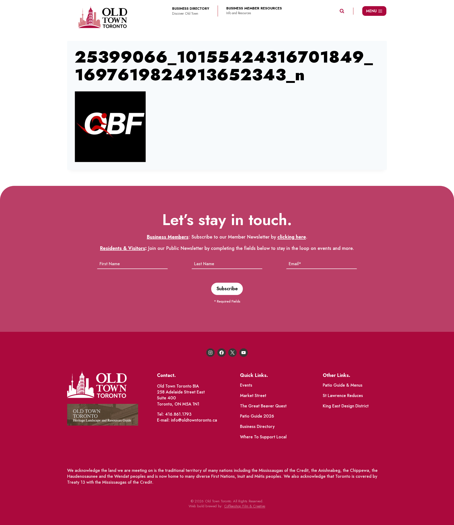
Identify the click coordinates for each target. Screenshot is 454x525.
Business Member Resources (254, 8)
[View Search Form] (342, 11)
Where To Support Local (263, 437)
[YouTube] (243, 352)
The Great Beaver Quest (263, 406)
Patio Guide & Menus (342, 385)
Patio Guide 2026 (257, 416)
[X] (232, 352)
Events (246, 385)
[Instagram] (210, 352)
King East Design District (346, 406)
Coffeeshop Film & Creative (244, 506)
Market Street (253, 396)
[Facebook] (221, 352)
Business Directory (257, 426)
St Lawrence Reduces (343, 396)
